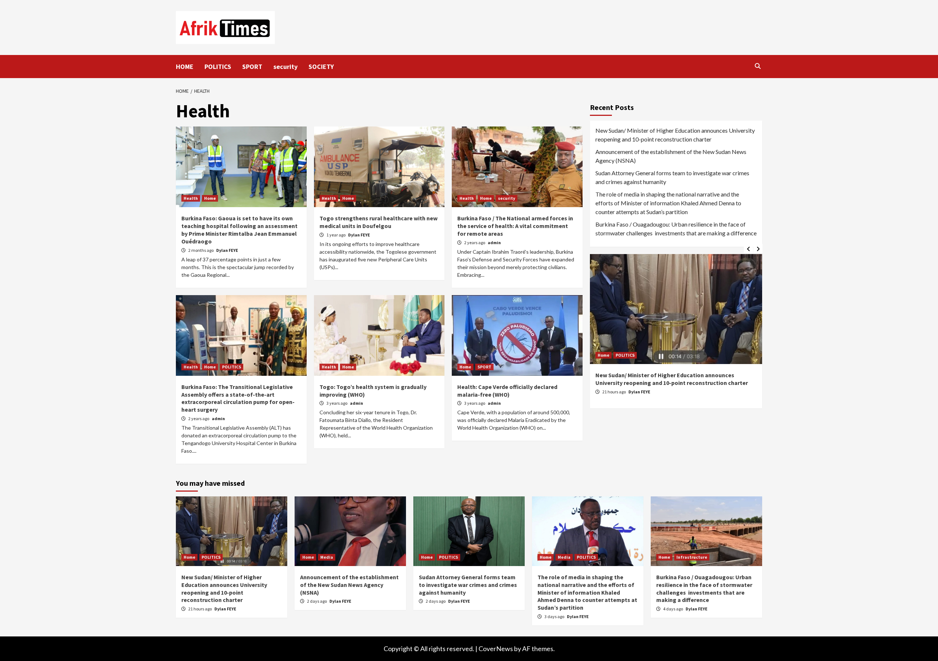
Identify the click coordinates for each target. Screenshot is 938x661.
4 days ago (673, 609)
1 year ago (336, 235)
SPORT (252, 66)
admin (494, 242)
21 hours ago (614, 391)
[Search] (757, 66)
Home (210, 198)
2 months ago (201, 250)
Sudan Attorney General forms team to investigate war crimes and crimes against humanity (672, 177)
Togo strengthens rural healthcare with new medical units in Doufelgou (378, 221)
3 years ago (337, 403)
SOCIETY (321, 66)
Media (326, 557)
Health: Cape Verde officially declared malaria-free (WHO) (507, 390)
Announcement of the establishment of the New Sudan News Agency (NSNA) (670, 156)
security (285, 66)
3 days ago (554, 616)
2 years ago (475, 242)
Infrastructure (691, 557)
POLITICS (217, 66)
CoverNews (496, 649)
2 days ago (317, 601)
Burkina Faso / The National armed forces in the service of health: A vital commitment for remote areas (515, 225)
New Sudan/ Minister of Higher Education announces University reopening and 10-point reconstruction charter (675, 135)
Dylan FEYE (227, 250)
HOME (184, 66)
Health (191, 198)
